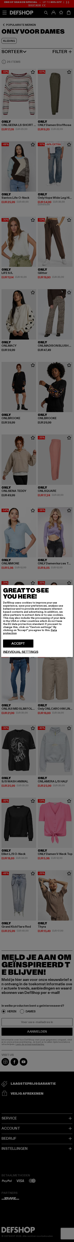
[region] (37, 621)
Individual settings (20, 652)
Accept (18, 643)
